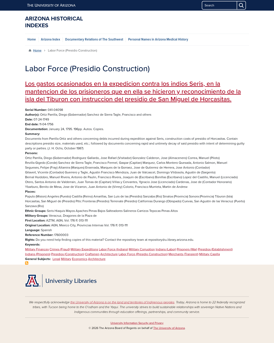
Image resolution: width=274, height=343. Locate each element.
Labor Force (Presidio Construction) (143, 254)
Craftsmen (92, 254)
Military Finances (37, 249)
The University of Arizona (169, 328)
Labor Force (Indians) (113, 249)
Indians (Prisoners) (37, 254)
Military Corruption (142, 249)
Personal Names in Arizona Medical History (158, 39)
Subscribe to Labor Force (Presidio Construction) (26, 263)
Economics (79, 259)
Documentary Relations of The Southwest (94, 39)
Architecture (109, 254)
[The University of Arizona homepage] (51, 5)
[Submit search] (241, 5)
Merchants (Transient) (183, 254)
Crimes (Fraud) (60, 249)
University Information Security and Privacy (137, 323)
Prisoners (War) (187, 249)
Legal (56, 259)
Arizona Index (50, 39)
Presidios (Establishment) (215, 249)
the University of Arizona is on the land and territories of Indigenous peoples (122, 302)
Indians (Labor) (166, 249)
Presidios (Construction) (67, 254)
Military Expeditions (84, 249)
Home (31, 39)
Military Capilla (209, 254)
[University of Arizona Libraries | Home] (60, 280)
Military (66, 259)
